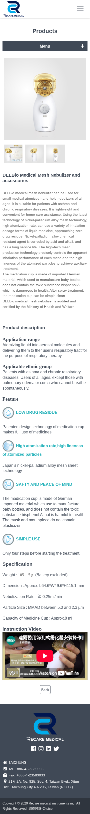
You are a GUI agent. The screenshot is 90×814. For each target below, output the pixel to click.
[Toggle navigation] (80, 9)
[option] (45, 100)
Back (45, 690)
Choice (47, 808)
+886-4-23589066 (29, 769)
